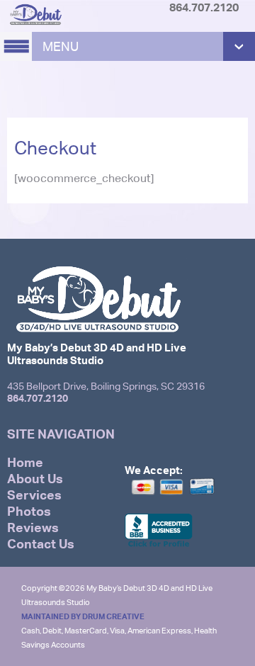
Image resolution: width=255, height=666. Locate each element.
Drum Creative (113, 616)
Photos (29, 511)
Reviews (33, 527)
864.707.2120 (37, 398)
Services (34, 494)
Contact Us (40, 543)
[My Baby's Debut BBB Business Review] (159, 546)
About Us (35, 478)
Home (25, 462)
